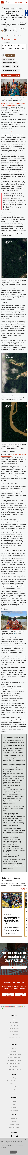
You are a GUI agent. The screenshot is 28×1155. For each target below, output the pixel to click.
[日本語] (16, 1006)
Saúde (15, 66)
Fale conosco (14, 1118)
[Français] (10, 1006)
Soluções (14, 1092)
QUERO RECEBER (8, 994)
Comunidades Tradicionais (14, 1080)
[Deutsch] (12, 1006)
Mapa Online (14, 1051)
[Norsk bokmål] (20, 1006)
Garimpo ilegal (8, 59)
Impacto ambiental (10, 62)
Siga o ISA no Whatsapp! (11, 75)
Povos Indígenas (14, 1077)
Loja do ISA (18, 2)
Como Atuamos (14, 1022)
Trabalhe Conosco (14, 1124)
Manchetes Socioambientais (14, 1063)
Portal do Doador (14, 1066)
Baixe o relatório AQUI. (7, 131)
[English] (2, 1006)
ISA (14, 1019)
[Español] (24, 1006)
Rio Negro (10, 55)
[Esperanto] (2, 1008)
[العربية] (4, 1006)
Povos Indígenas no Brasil (14, 1057)
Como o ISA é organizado (14, 1037)
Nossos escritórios (14, 1127)
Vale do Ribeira (14, 1110)
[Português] (22, 1006)
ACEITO (13, 1152)
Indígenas (6, 66)
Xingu (14, 1104)
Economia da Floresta (14, 1086)
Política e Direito (14, 1083)
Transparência (14, 1034)
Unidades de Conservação (14, 1054)
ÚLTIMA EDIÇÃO (22, 994)
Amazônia (14, 1107)
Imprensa (14, 1121)
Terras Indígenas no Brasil (14, 1060)
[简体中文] (6, 1006)
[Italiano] (14, 1006)
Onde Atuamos (14, 1025)
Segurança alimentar (10, 70)
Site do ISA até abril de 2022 (14, 1069)
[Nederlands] (8, 1006)
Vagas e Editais (14, 1031)
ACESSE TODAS (23, 889)
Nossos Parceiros (14, 1028)
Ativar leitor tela (10, 39)
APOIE (14, 967)
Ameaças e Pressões (14, 1089)
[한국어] (18, 1006)
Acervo (14, 1048)
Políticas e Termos (14, 1040)
